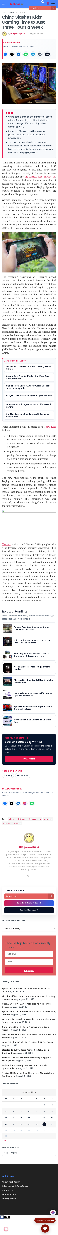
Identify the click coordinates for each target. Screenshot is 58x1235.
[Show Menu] (3, 4)
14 (37, 1118)
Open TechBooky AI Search (29, 903)
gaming (48, 819)
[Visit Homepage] (17, 4)
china (12, 819)
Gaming (21, 12)
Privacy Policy (9, 1198)
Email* (29, 962)
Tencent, (6, 544)
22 (44, 1124)
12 (21, 1118)
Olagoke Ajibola (17, 33)
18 (14, 1124)
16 (52, 1118)
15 (44, 1118)
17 (6, 1124)
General (12, 12)
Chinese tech (34, 819)
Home (4, 12)
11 (13, 1118)
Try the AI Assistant (29, 910)
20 (29, 1124)
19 (21, 1124)
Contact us (7, 1190)
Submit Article (9, 1194)
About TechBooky (11, 1182)
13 (29, 1118)
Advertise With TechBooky (15, 1186)
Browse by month (10, 1147)
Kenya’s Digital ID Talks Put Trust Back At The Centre (27, 1042)
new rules (51, 426)
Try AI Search (29, 758)
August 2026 (29, 1092)
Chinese (21, 819)
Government (23, 775)
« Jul (4, 1140)
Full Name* (29, 954)
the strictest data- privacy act (40, 176)
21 (36, 1124)
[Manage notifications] (6, 1229)
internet (7, 823)
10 (6, 1118)
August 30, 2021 (36, 33)
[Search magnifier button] (53, 8)
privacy (17, 823)
